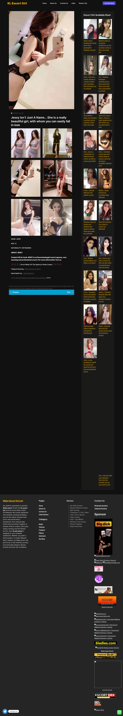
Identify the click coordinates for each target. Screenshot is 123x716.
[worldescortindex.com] (111, 563)
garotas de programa (107, 690)
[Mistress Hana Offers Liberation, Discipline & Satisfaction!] (90, 314)
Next (68, 292)
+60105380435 (28, 273)
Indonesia (42, 536)
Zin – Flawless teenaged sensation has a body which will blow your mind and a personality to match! (104, 84)
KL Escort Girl (17, 3)
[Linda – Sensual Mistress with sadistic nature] (90, 179)
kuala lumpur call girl (40, 286)
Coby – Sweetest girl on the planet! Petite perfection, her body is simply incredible (90, 296)
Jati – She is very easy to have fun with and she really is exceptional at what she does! (105, 262)
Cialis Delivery (44, 514)
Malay (41, 524)
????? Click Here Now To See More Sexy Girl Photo (28, 278)
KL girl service (18, 531)
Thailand (42, 530)
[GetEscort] (98, 563)
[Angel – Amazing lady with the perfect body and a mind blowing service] (105, 314)
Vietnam (15, 113)
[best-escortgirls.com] (102, 616)
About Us (42, 508)
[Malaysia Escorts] (98, 583)
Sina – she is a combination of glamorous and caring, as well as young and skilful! (90, 156)
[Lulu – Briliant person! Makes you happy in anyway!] (90, 247)
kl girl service (27, 286)
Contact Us (43, 511)
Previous (16, 292)
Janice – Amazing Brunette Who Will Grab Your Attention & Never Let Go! (105, 296)
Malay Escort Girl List (13, 501)
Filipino (41, 533)
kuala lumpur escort (55, 286)
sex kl (51, 288)
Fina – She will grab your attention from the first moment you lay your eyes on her (105, 480)
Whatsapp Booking (101, 506)
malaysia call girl (30, 288)
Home (41, 506)
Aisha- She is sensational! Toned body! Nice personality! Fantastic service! (90, 45)
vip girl (21, 113)
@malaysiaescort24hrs (33, 269)
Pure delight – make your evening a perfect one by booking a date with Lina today (90, 120)
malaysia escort (42, 288)
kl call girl (12, 286)
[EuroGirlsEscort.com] (102, 556)
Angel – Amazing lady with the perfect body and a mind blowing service (105, 330)
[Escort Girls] (99, 710)
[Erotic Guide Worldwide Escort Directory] (97, 705)
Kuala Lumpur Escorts (107, 651)
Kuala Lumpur (112, 657)
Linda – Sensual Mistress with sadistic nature (89, 192)
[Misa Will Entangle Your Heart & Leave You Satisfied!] (105, 210)
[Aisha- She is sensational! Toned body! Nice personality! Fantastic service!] (90, 29)
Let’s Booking (109, 3)
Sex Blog (42, 539)
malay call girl (19, 288)
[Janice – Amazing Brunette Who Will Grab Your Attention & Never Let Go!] (105, 280)
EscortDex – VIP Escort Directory (103, 697)
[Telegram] (5, 711)
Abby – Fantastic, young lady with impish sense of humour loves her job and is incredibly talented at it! (105, 159)
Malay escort (7, 508)
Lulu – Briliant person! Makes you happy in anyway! (90, 260)
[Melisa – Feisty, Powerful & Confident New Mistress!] (105, 179)
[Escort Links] (98, 571)
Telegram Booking (100, 508)
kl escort (19, 286)
